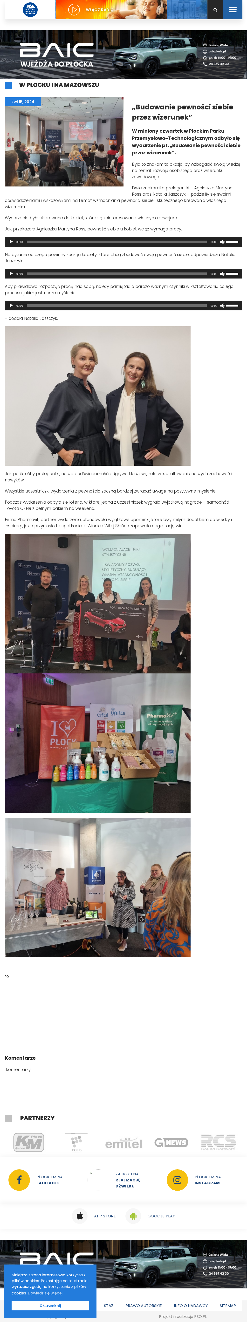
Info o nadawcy (191, 1305)
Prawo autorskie (143, 1305)
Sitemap (228, 1305)
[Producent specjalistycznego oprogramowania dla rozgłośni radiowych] (123, 1142)
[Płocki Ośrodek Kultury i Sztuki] (28, 1142)
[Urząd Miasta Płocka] (218, 1142)
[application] (123, 242)
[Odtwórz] (11, 241)
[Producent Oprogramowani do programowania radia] (171, 1142)
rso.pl (200, 1316)
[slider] (233, 241)
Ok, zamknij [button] (50, 1305)
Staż (108, 1305)
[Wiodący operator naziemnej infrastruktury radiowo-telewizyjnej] (76, 1142)
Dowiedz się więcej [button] (45, 1293)
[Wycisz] (222, 241)
